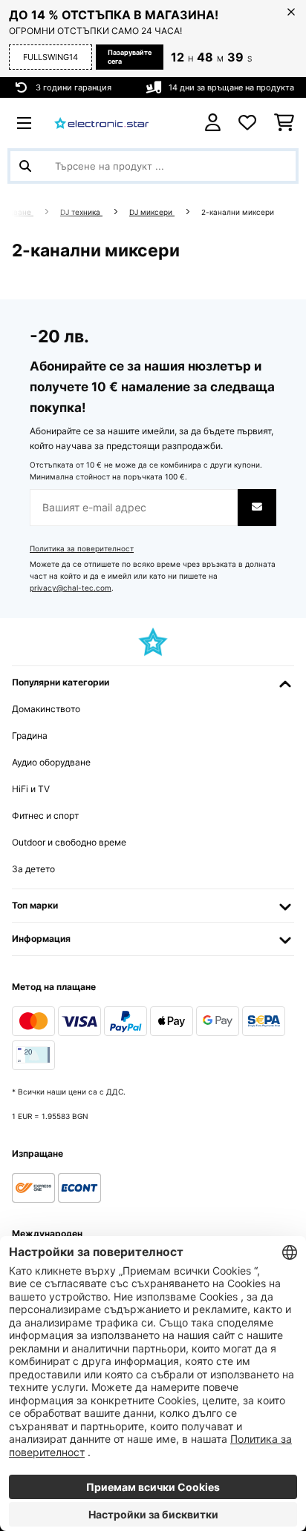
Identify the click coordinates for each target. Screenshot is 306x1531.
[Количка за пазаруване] (284, 123)
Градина (30, 735)
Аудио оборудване (51, 762)
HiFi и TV (31, 788)
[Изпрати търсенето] (25, 166)
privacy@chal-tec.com (70, 588)
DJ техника (81, 212)
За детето (33, 868)
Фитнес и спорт (45, 815)
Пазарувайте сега (130, 56)
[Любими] (247, 123)
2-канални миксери (238, 212)
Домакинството (46, 708)
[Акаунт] (213, 122)
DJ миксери (152, 212)
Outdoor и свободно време (69, 842)
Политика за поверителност (82, 549)
